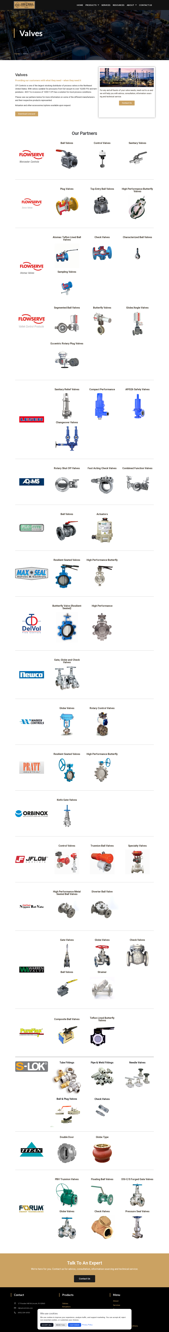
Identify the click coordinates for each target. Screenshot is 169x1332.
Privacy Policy (87, 1325)
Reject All (60, 1325)
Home (17, 53)
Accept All (47, 1325)
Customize (74, 1325)
